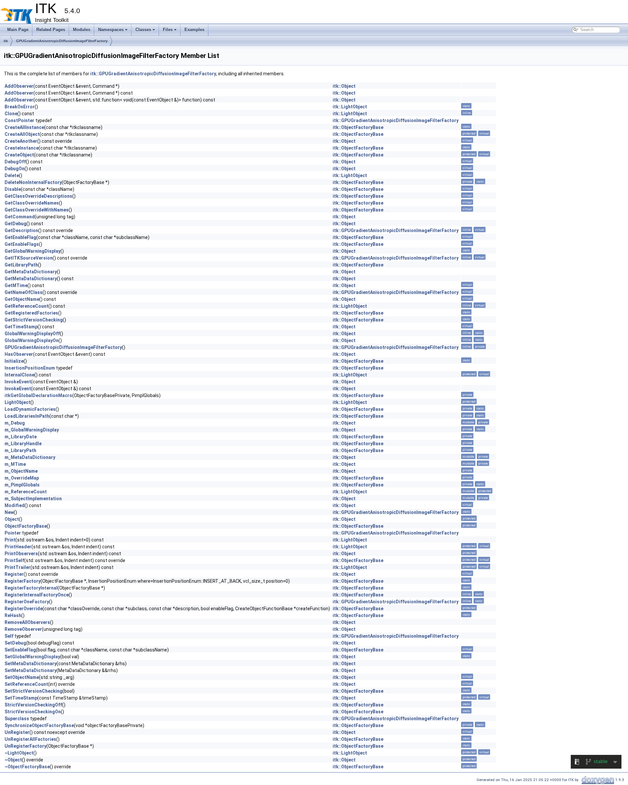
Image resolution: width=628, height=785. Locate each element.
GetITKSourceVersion (29, 258)
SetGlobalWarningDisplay (32, 656)
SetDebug (15, 643)
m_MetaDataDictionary (30, 457)
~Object (13, 759)
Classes (143, 29)
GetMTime (16, 285)
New (9, 512)
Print (10, 539)
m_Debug (15, 423)
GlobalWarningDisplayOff (32, 333)
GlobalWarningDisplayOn (32, 340)
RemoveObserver (23, 629)
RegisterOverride (24, 608)
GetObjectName (22, 299)
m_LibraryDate (21, 436)
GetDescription (21, 230)
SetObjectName (22, 677)
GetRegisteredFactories (31, 313)
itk (6, 41)
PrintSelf (14, 560)
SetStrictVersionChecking (33, 691)
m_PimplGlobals (22, 484)
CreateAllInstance (24, 127)
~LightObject (19, 753)
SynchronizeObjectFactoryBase (39, 725)
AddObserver (19, 86)
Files (168, 29)
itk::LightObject (350, 106)
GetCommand (20, 216)
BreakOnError (20, 106)
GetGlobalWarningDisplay (33, 251)
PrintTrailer (17, 567)
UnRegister (17, 732)
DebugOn (15, 168)
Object (12, 519)
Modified (15, 505)
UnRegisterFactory (25, 746)
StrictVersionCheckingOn (33, 711)
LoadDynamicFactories (30, 409)
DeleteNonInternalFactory (33, 182)
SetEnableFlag (20, 649)
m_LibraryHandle (23, 443)
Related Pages (50, 29)
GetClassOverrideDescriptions (38, 196)
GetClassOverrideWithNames (37, 209)
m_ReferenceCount (26, 491)
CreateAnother (21, 141)
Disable (13, 189)
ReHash (13, 615)
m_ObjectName (21, 471)
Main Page (17, 29)
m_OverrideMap (22, 478)
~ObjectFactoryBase (27, 766)
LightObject (17, 402)
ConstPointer (19, 120)
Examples (194, 29)
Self (9, 636)
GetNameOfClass (24, 292)
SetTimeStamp (21, 698)
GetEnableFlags (22, 244)
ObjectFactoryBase (26, 526)
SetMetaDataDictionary (31, 663)
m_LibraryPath (20, 450)
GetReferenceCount (26, 306)
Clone (11, 113)
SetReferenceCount (26, 684)
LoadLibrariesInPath (27, 416)
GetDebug (15, 223)
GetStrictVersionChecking (34, 319)
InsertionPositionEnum (30, 368)
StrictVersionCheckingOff (33, 704)
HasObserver (19, 354)
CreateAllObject (22, 134)
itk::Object (344, 86)
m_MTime (15, 464)
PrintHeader (18, 546)
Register (14, 574)
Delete (12, 175)
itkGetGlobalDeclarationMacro (38, 395)
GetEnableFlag (20, 237)
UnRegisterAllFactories (30, 739)
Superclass (17, 718)
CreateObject (19, 154)
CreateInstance (22, 148)
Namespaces (111, 29)
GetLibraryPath (21, 264)
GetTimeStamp (21, 326)
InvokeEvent (18, 381)
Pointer (13, 533)
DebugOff (15, 161)
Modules (81, 29)
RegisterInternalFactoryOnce (37, 594)
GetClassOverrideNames (32, 203)
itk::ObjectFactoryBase (358, 127)
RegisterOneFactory (27, 601)
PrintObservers (21, 553)
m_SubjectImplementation (33, 498)
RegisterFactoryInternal (31, 588)
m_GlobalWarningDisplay (32, 429)
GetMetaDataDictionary (31, 271)
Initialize (14, 361)
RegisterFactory (23, 581)
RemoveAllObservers (27, 622)
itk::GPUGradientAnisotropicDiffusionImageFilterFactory (153, 73)
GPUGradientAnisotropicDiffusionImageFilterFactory (62, 41)
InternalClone (19, 374)
